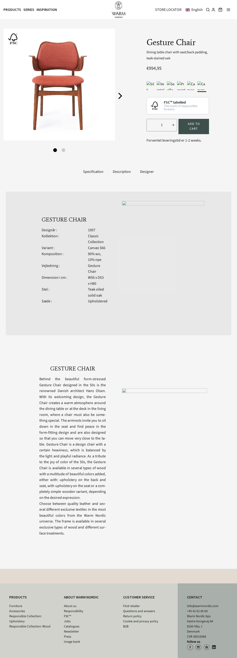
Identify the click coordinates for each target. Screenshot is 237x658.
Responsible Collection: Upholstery (25, 619)
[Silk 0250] (151, 85)
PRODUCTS (18, 597)
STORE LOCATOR (168, 9)
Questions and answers (139, 611)
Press (67, 636)
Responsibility (73, 611)
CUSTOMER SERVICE (139, 597)
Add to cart (194, 126)
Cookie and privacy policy (140, 621)
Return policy (132, 616)
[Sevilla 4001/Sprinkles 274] (171, 85)
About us (70, 606)
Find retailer (131, 606)
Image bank (72, 641)
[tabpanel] (59, 84)
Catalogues (71, 626)
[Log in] (213, 10)
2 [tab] (63, 150)
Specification (93, 171)
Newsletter (71, 631)
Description (122, 171)
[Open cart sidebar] (220, 9)
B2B (125, 626)
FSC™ (67, 616)
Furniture (15, 606)
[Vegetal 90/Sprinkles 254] (161, 85)
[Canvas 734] (191, 85)
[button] (195, 9)
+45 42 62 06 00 (197, 611)
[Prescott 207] (181, 85)
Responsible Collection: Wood (29, 626)
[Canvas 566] (201, 85)
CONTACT (194, 597)
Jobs (67, 621)
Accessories (17, 611)
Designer (147, 171)
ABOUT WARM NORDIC (81, 597)
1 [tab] (55, 150)
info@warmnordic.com (202, 606)
